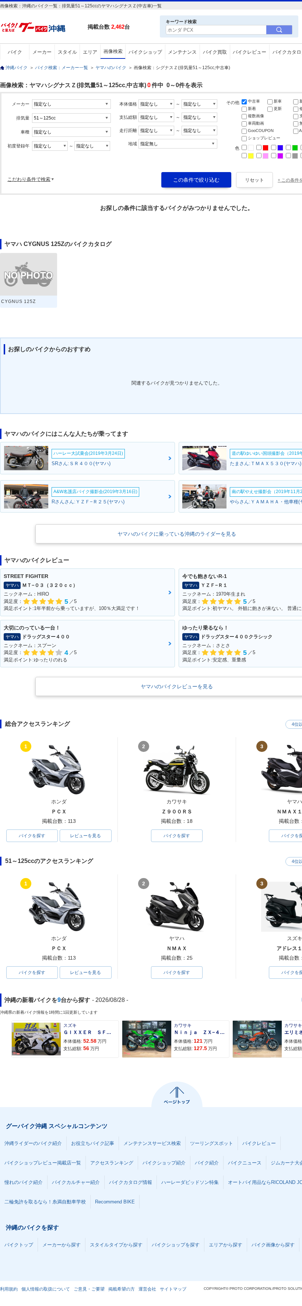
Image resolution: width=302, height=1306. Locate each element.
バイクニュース (244, 1163)
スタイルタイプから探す (116, 1245)
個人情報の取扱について (45, 1289)
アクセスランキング (111, 1163)
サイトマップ (173, 1289)
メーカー (42, 52)
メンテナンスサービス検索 (152, 1143)
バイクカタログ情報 (130, 1182)
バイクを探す (32, 835)
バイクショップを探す (176, 1245)
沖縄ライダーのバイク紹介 (33, 1143)
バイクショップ (145, 52)
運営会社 (147, 1289)
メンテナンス (182, 52)
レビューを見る (85, 835)
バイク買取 (215, 52)
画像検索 (113, 51)
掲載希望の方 (121, 1289)
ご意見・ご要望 (89, 1289)
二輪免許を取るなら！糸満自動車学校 (45, 1202)
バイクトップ (18, 1245)
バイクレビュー (249, 52)
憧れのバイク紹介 (23, 1182)
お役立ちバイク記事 (92, 1143)
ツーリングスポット (211, 1143)
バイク (15, 52)
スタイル (67, 52)
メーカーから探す (61, 1245)
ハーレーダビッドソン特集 (190, 1182)
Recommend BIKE (115, 1202)
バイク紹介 (207, 1163)
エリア (90, 52)
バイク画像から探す (273, 1245)
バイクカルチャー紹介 (76, 1182)
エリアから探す (225, 1245)
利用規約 (9, 1289)
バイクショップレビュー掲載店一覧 (42, 1163)
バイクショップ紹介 (164, 1163)
